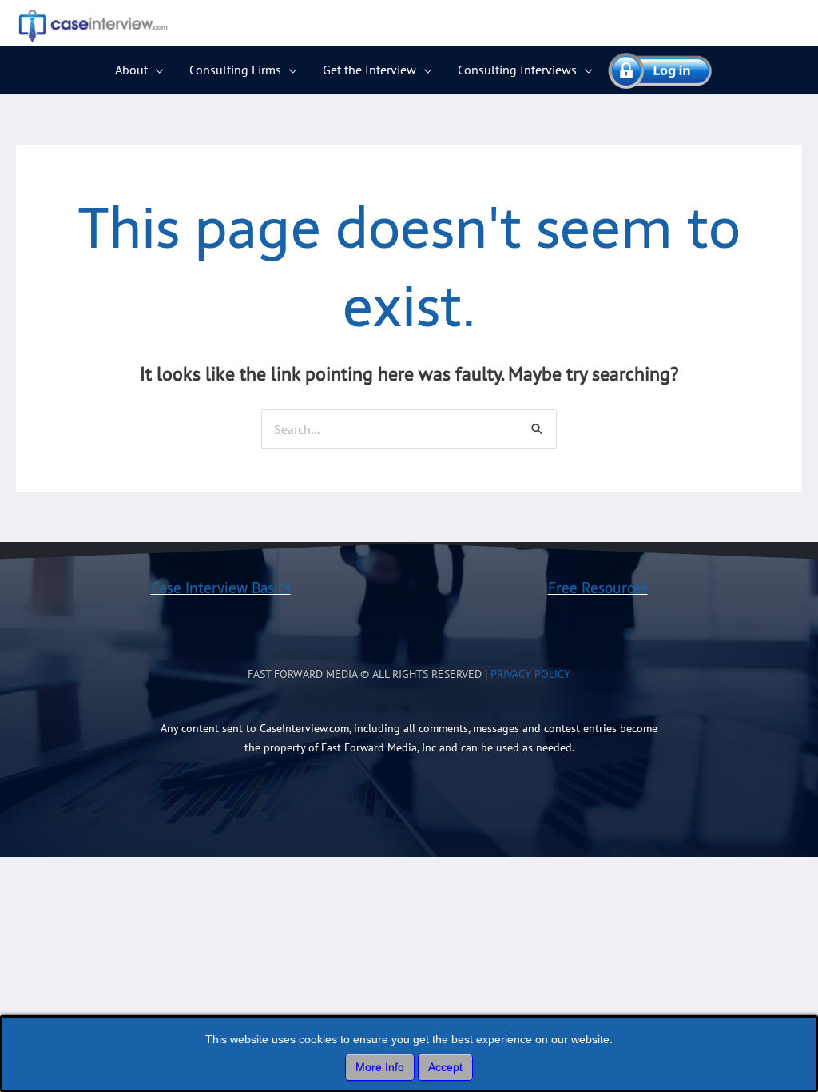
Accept (445, 1067)
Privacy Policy (530, 674)
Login (652, 70)
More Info (379, 1067)
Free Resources (598, 588)
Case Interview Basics (221, 588)
